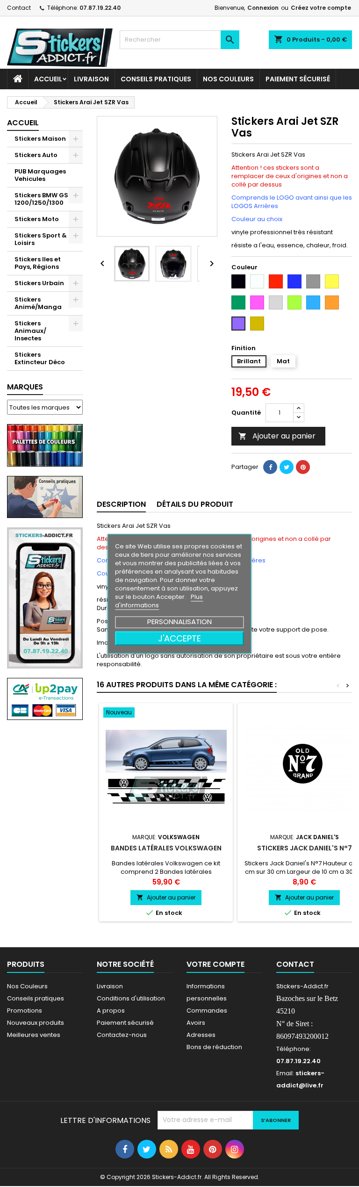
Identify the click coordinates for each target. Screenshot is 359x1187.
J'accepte (179, 638)
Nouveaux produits (35, 1022)
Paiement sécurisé (298, 79)
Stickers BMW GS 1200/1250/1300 (41, 199)
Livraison (91, 79)
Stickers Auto (35, 155)
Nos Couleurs (228, 79)
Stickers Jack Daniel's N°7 (304, 848)
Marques (25, 386)
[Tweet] (287, 467)
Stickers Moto (36, 219)
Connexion (263, 8)
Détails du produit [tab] (195, 504)
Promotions (24, 1010)
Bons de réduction (214, 1047)
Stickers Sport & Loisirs (40, 239)
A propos (111, 1010)
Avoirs (196, 1022)
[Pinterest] (303, 467)
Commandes (207, 1010)
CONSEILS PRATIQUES (156, 79)
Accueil (48, 79)
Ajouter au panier (277, 436)
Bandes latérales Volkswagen (166, 848)
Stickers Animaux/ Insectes (30, 331)
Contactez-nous (122, 1034)
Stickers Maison (40, 138)
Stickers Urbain (39, 283)
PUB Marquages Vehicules (40, 175)
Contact (19, 8)
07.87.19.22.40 (100, 8)
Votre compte (215, 964)
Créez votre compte (321, 8)
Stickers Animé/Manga (38, 303)
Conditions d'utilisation (131, 998)
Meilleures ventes (33, 1034)
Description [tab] (121, 504)
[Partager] (270, 467)
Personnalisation (179, 621)
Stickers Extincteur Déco (39, 358)
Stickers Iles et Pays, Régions (37, 263)
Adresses (201, 1034)
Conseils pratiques (35, 998)
